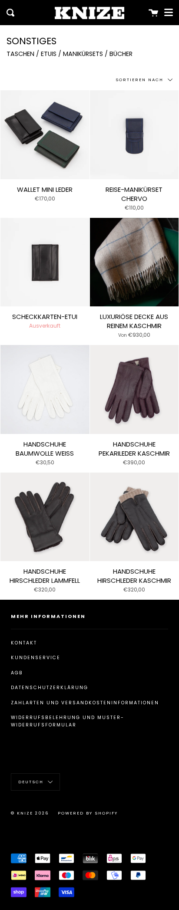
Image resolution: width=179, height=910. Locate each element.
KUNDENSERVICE (35, 657)
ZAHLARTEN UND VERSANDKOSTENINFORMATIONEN (85, 703)
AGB (17, 673)
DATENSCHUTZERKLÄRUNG (49, 687)
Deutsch (32, 781)
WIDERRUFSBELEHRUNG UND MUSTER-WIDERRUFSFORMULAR (67, 721)
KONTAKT (24, 643)
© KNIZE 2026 (30, 813)
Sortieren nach (141, 79)
